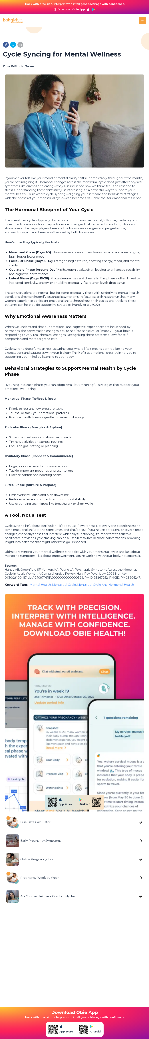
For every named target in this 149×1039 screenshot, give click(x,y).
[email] (20, 44)
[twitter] (13, 44)
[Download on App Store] (88, 9)
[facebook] (5, 44)
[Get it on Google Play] (93, 9)
